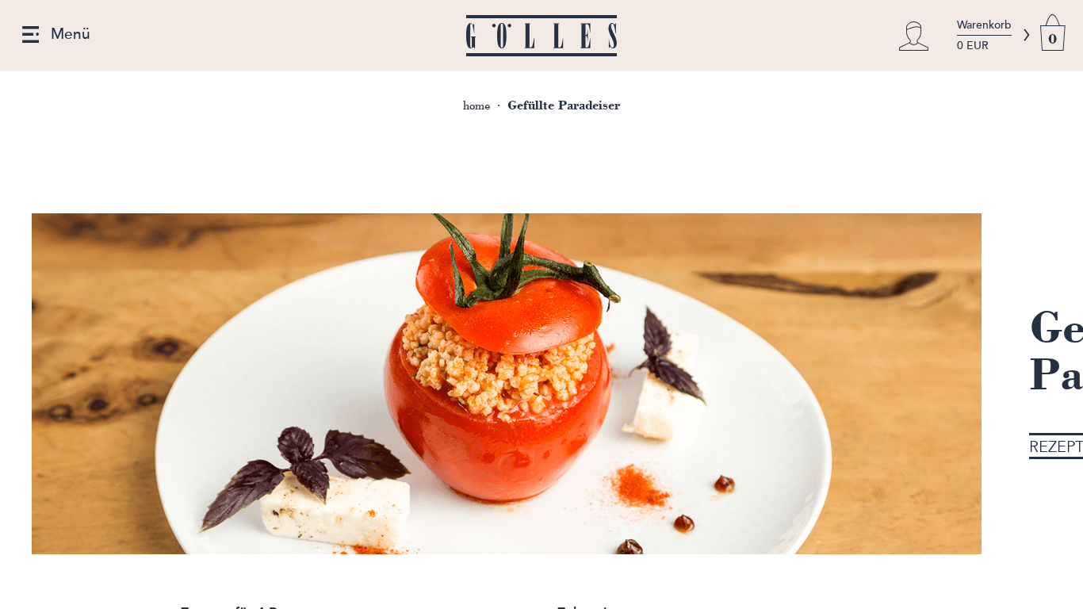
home (476, 106)
